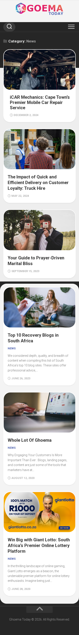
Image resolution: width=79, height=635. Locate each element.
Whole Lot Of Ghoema (30, 440)
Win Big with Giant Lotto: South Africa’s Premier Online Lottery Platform (39, 545)
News (12, 348)
